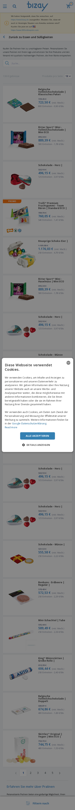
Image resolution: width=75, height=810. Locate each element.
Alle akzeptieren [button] (37, 436)
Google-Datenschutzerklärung (29, 423)
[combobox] (68, 363)
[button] (37, 445)
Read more (11, 427)
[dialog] (37, 405)
